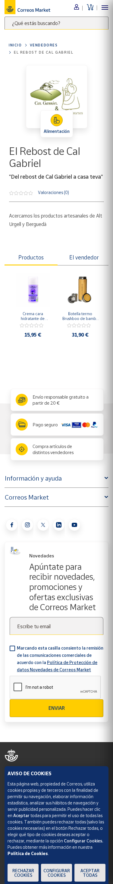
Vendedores (44, 45)
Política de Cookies (28, 853)
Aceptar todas (89, 873)
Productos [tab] (31, 257)
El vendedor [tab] (84, 257)
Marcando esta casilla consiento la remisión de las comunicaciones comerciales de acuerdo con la (60, 658)
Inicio (15, 45)
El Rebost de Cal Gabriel (43, 52)
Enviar (57, 708)
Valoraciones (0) (53, 192)
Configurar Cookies (56, 873)
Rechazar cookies (23, 873)
